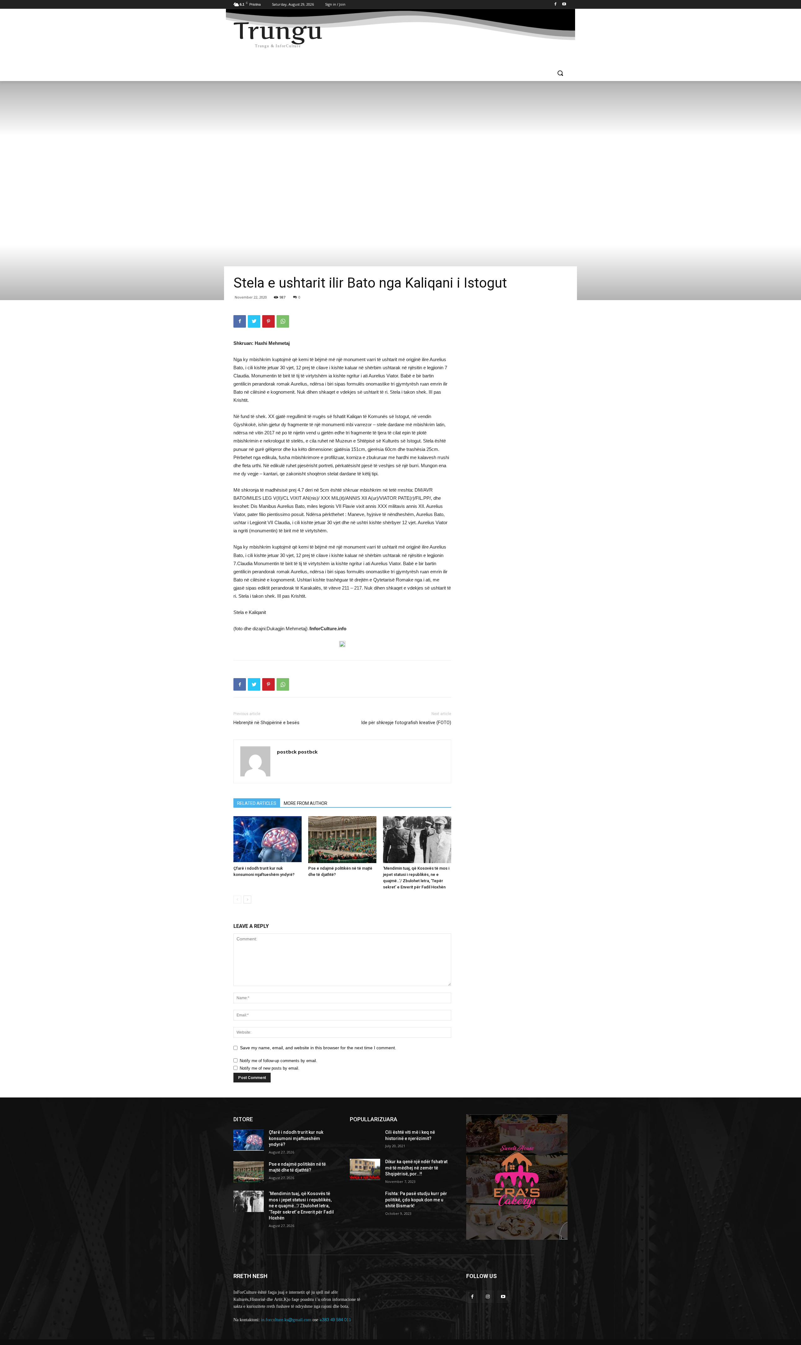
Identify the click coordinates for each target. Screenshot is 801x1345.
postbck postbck (297, 752)
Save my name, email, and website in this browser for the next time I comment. (318, 1047)
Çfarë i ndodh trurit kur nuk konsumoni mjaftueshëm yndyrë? (296, 1138)
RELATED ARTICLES (256, 803)
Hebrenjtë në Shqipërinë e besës (266, 722)
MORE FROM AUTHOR (305, 803)
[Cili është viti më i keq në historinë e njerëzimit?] (365, 1140)
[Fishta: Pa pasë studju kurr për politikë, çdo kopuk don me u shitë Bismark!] (365, 1201)
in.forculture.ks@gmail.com (286, 1320)
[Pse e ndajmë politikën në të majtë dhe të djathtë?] (342, 839)
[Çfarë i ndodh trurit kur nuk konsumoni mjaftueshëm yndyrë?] (267, 839)
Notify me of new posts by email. (269, 1068)
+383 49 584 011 (335, 1320)
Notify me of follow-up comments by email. (278, 1060)
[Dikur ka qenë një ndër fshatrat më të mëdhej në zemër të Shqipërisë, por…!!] (365, 1169)
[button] (560, 73)
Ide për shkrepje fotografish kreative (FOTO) (406, 722)
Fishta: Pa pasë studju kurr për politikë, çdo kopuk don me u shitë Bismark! (416, 1199)
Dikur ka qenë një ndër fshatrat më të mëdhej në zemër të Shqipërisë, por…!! (416, 1167)
